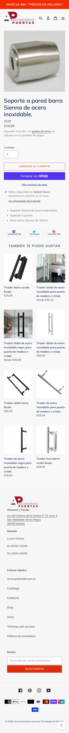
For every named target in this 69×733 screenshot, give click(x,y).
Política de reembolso (21, 636)
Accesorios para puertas (27, 721)
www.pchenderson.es (21, 578)
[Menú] (63, 18)
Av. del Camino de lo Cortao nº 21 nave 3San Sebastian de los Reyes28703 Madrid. (32, 519)
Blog (10, 607)
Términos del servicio (21, 626)
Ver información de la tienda (24, 201)
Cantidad (9, 147)
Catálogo (13, 588)
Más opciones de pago (34, 184)
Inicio (10, 617)
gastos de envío (41, 131)
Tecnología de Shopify (52, 721)
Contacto (13, 598)
